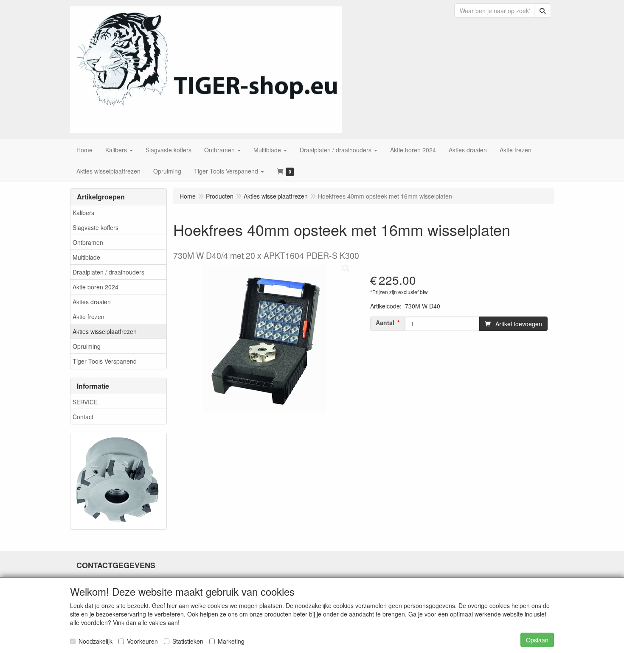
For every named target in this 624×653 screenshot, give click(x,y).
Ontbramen (88, 242)
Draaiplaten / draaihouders (108, 272)
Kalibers (83, 212)
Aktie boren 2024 (95, 287)
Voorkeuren (142, 641)
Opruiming (87, 346)
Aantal (385, 322)
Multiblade (86, 257)
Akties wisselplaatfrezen (105, 331)
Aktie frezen (88, 316)
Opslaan (537, 640)
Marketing (231, 641)
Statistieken (187, 641)
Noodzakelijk (95, 641)
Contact (83, 416)
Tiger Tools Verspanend (105, 361)
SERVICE (85, 402)
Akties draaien (92, 301)
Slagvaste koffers (95, 227)
